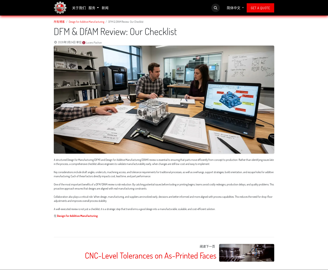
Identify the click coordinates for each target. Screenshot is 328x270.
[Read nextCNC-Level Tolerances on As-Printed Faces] (246, 253)
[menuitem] (79, 8)
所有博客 (59, 21)
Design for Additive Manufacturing (86, 21)
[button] (215, 8)
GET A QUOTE (260, 8)
